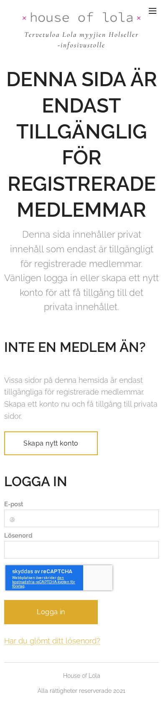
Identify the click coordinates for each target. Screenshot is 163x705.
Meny (152, 10)
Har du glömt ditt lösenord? (52, 640)
